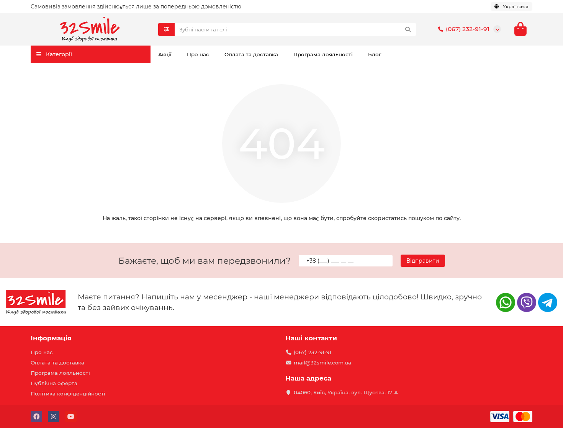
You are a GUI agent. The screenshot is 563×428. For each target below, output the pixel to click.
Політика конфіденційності (68, 393)
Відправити (422, 260)
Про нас (198, 54)
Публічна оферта (54, 383)
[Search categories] (166, 29)
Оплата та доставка (251, 54)
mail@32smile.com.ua (322, 362)
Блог (374, 54)
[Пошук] (408, 29)
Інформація (51, 338)
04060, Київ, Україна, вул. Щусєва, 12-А (346, 392)
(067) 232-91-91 (467, 29)
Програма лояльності (323, 54)
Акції (165, 54)
